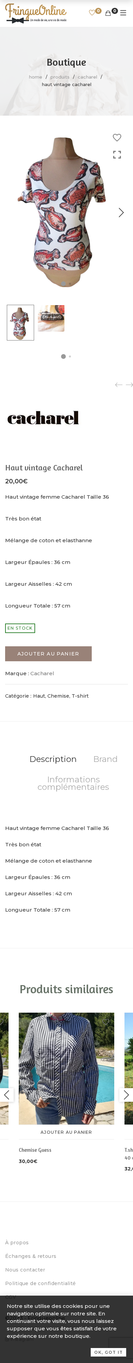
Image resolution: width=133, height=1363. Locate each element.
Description (53, 759)
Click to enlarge (117, 219)
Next (121, 212)
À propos (17, 1243)
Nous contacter (25, 1270)
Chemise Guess (35, 1150)
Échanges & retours (31, 1256)
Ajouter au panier (48, 654)
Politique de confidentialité (40, 1283)
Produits (60, 77)
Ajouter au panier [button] (66, 1132)
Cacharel (87, 77)
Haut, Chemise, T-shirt (61, 696)
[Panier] (108, 13)
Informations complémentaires (73, 783)
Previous (7, 1095)
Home (35, 77)
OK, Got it (108, 1352)
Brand (105, 759)
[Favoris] (92, 13)
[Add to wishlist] (117, 138)
